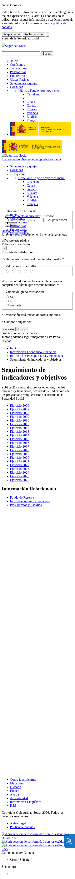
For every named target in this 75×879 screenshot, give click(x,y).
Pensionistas (18, 72)
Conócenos (17, 64)
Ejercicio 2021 (19, 461)
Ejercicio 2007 (19, 409)
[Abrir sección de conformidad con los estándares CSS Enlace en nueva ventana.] (37, 849)
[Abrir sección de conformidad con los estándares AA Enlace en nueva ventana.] (37, 841)
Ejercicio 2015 (19, 439)
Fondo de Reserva (22, 497)
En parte (15, 305)
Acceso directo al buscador (22, 216)
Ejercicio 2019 (19, 454)
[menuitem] (41, 874)
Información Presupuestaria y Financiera (36, 355)
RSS (13, 805)
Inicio (14, 61)
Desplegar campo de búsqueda (41, 159)
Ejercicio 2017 (19, 446)
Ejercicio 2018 (19, 450)
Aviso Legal (18, 823)
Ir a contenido (11, 159)
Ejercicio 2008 (19, 413)
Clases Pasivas (19, 79)
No (12, 301)
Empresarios (18, 75)
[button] (37, 242)
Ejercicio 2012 (19, 428)
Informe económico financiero (30, 501)
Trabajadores (18, 68)
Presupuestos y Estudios (26, 505)
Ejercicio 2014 (19, 435)
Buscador (47, 216)
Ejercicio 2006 (19, 405)
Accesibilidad (19, 798)
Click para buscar (55, 220)
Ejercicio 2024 (19, 472)
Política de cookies (22, 827)
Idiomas (39, 90)
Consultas (16, 87)
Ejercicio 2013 (19, 431)
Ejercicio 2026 (19, 480)
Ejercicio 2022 (19, 465)
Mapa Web (17, 783)
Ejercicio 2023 (19, 468)
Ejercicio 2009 (19, 416)
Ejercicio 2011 (19, 424)
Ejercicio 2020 (19, 457)
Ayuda (14, 794)
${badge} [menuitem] (21, 859)
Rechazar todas (33, 34)
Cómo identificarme (23, 779)
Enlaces (15, 790)
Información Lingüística (25, 802)
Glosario (15, 787)
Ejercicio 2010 (19, 420)
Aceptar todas (11, 34)
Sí (11, 297)
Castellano (41, 178)
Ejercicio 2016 (19, 442)
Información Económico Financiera (33, 352)
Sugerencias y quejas (24, 83)
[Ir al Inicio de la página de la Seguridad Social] (14, 46)
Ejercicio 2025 (19, 476)
